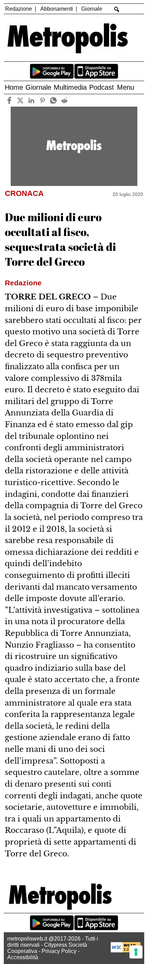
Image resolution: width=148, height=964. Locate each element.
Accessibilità (22, 957)
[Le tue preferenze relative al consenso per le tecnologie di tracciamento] (135, 951)
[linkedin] (31, 100)
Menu (125, 87)
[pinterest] (42, 100)
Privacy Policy (59, 951)
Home (14, 87)
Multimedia (70, 87)
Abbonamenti (56, 9)
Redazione (18, 9)
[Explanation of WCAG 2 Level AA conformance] (125, 951)
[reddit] (64, 100)
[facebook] (9, 100)
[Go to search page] (117, 9)
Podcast (101, 87)
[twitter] (20, 100)
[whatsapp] (53, 100)
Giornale (91, 9)
